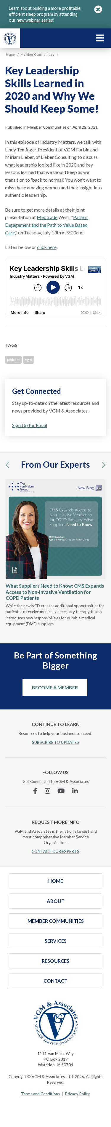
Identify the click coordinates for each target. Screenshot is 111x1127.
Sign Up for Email (29, 425)
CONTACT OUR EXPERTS (55, 851)
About (56, 901)
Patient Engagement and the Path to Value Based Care (46, 224)
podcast (13, 359)
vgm (28, 359)
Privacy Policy (77, 1093)
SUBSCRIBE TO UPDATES (55, 742)
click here (47, 247)
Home (55, 881)
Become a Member (55, 687)
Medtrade (47, 217)
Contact (55, 981)
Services (56, 941)
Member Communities (56, 921)
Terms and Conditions (40, 1093)
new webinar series (35, 20)
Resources (55, 961)
